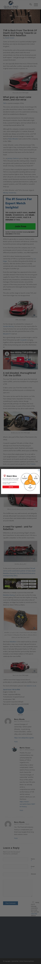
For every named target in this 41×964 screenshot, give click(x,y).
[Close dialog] (39, 470)
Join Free (11, 486)
